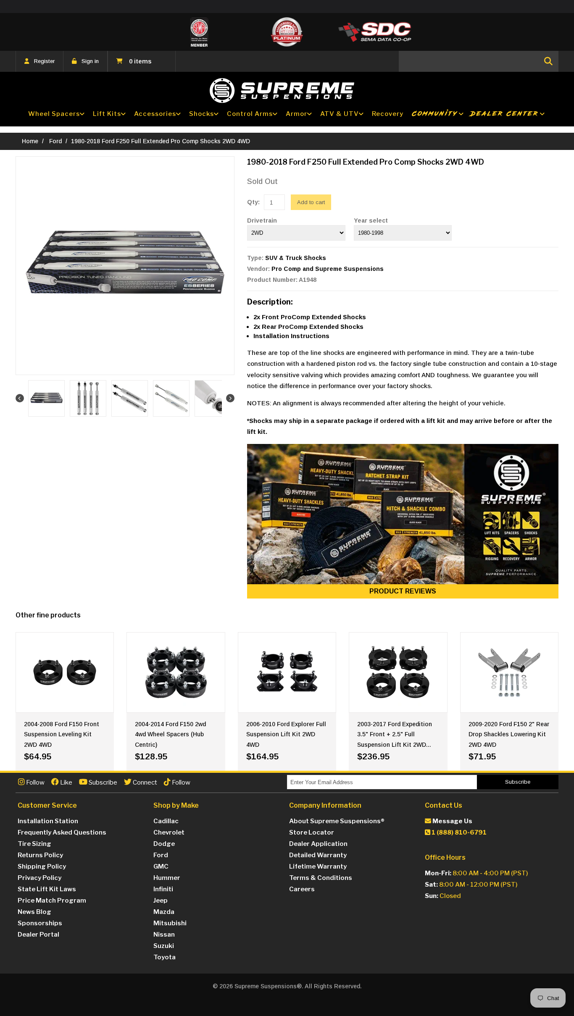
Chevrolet (168, 832)
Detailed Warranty (318, 855)
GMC (161, 866)
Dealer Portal (38, 934)
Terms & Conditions (320, 878)
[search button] (548, 61)
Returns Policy (40, 855)
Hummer (166, 878)
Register (44, 61)
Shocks (201, 114)
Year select (371, 220)
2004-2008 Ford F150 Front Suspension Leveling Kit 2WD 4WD (61, 734)
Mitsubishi (170, 923)
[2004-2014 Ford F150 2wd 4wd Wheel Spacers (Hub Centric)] (175, 672)
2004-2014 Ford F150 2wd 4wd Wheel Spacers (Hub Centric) (170, 734)
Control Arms (250, 114)
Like (65, 782)
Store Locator (311, 832)
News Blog (34, 912)
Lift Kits (107, 114)
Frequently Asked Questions (62, 832)
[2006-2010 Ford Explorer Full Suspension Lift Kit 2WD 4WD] (287, 672)
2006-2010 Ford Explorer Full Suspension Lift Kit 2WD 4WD (286, 734)
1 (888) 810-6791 (458, 832)
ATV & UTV (339, 114)
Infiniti (163, 889)
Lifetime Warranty (318, 866)
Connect (144, 782)
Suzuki (163, 946)
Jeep (160, 900)
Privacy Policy (39, 878)
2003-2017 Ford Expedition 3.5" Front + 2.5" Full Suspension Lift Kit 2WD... (394, 734)
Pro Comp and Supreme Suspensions (327, 268)
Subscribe (102, 782)
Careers (302, 889)
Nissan (164, 934)
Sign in (90, 61)
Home (30, 141)
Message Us (451, 821)
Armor (296, 114)
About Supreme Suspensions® (336, 821)
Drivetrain (262, 220)
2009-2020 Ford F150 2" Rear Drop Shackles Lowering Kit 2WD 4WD (509, 734)
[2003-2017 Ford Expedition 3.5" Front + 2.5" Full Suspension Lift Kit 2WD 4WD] (398, 672)
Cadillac (166, 821)
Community (435, 113)
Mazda (163, 912)
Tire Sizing (34, 844)
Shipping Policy (42, 866)
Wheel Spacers (54, 114)
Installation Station (48, 821)
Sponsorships (40, 923)
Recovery (387, 114)
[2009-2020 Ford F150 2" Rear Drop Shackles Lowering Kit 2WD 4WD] (509, 672)
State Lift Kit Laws (47, 889)
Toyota (164, 957)
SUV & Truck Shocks (295, 258)
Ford (55, 141)
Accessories (155, 114)
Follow (35, 782)
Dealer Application (318, 844)
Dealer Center (505, 113)
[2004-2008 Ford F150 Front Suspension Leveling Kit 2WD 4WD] (65, 672)
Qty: (253, 202)
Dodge (164, 844)
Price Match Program (52, 900)
